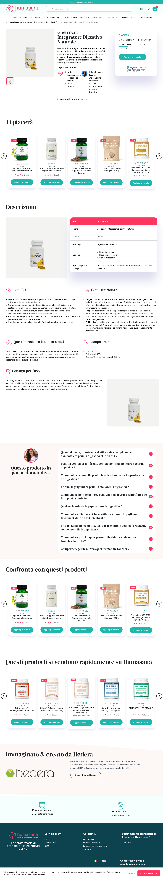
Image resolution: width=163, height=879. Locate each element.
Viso (31, 17)
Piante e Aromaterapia (88, 17)
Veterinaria (124, 17)
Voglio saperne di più (66, 67)
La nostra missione (91, 842)
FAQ (46, 839)
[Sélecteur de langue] (142, 9)
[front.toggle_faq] (151, 454)
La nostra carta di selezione (95, 846)
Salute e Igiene (56, 17)
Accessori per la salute (108, 17)
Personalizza (130, 873)
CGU (47, 846)
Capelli (45, 17)
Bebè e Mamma (71, 17)
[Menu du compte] (149, 9)
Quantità (143, 45)
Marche (134, 17)
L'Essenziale (88, 839)
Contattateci (50, 842)
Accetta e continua (148, 873)
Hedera (83, 99)
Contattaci (126, 842)
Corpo (37, 17)
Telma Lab (87, 849)
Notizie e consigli (145, 17)
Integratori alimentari (19, 17)
